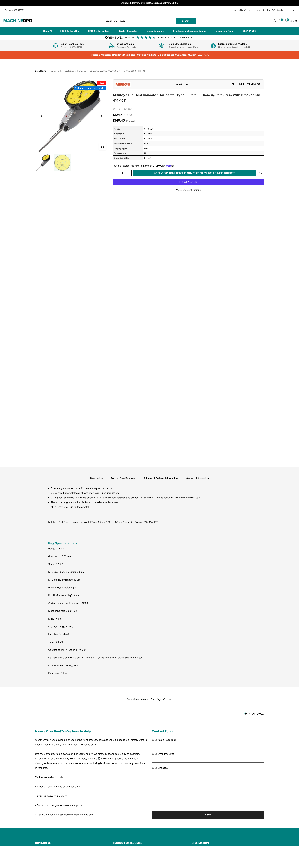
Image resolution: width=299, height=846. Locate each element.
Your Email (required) (163, 753)
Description (96, 478)
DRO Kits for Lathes (98, 31)
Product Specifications (123, 478)
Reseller (266, 10)
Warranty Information (197, 478)
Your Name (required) (164, 739)
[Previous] (42, 116)
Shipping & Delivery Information (160, 478)
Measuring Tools (224, 31)
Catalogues (282, 10)
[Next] (101, 116)
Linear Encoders (155, 31)
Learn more (203, 55)
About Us (238, 10)
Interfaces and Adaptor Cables (189, 31)
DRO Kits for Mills (69, 31)
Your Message (160, 767)
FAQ (273, 10)
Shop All (47, 31)
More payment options (188, 189)
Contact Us (249, 10)
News (258, 10)
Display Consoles (128, 31)
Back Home (40, 71)
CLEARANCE (249, 31)
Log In (291, 10)
